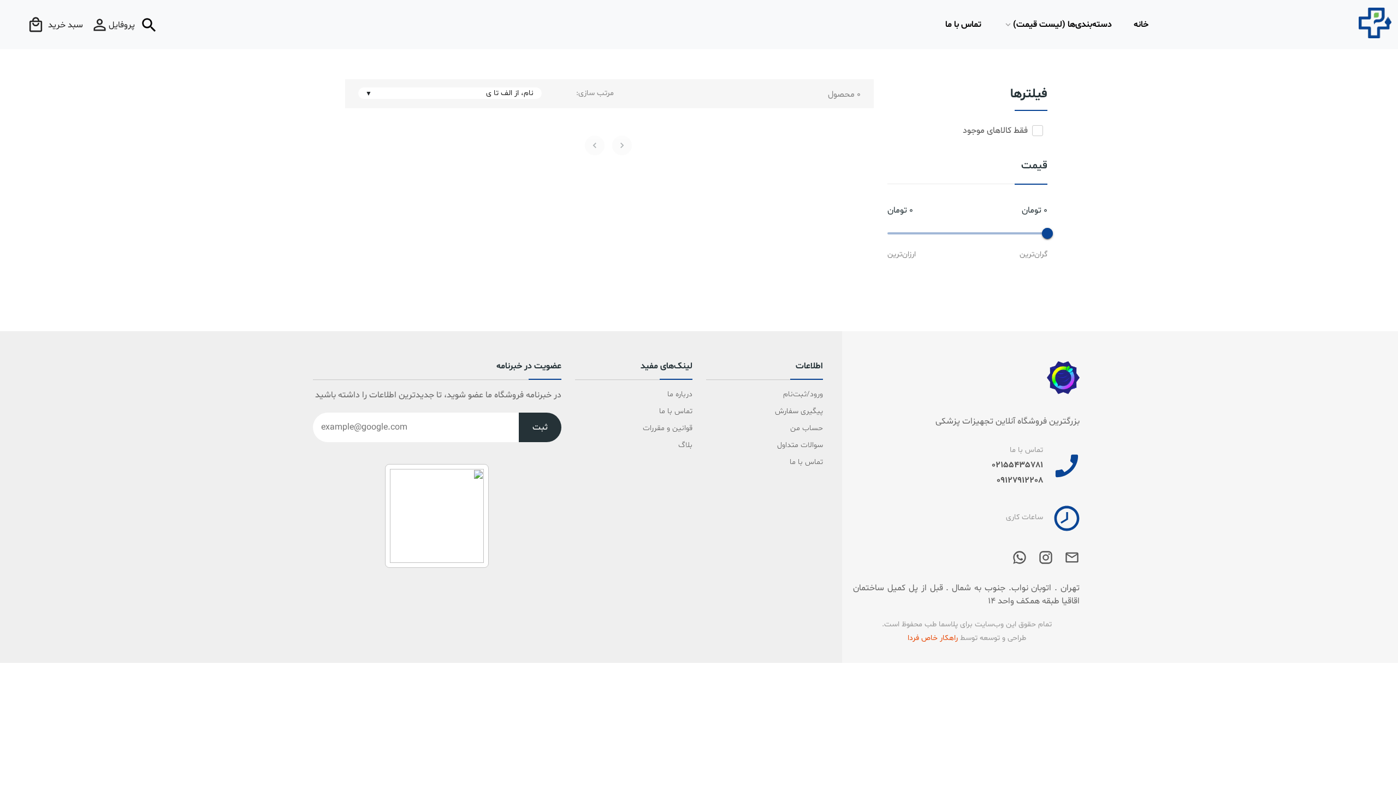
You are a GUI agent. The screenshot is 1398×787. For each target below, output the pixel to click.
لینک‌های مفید (666, 366)
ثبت (540, 427)
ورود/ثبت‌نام (803, 394)
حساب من (806, 428)
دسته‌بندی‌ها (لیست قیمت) (1062, 25)
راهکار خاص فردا (933, 638)
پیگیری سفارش (799, 411)
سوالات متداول (800, 445)
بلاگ (685, 445)
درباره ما (679, 394)
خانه (1141, 25)
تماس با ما (963, 25)
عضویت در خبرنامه (528, 366)
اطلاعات (809, 366)
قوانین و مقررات (667, 428)
